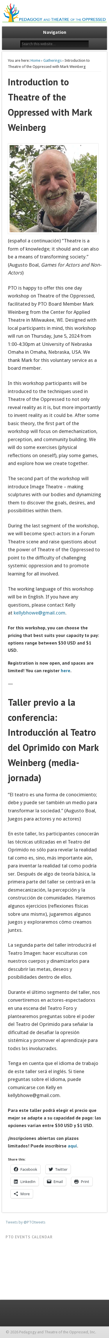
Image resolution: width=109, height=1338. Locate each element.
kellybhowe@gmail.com (39, 613)
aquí (72, 1146)
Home (35, 60)
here (65, 670)
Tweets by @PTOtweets (25, 1222)
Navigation (54, 32)
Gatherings (52, 60)
